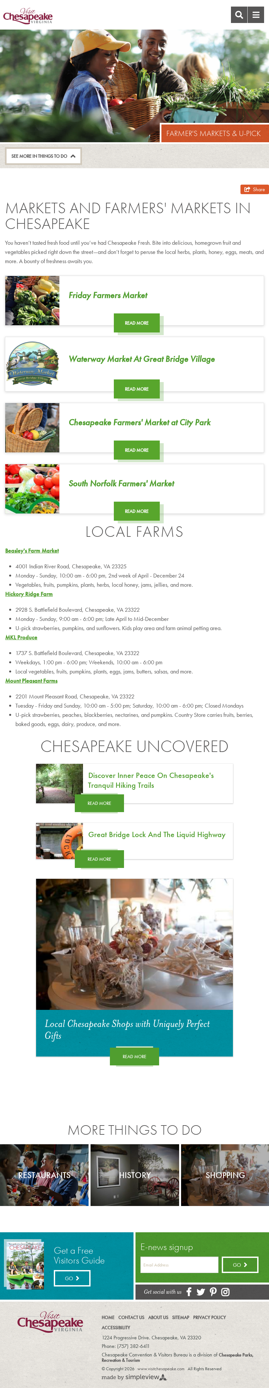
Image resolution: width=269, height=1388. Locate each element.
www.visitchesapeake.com (161, 1369)
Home (108, 1317)
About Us (158, 1317)
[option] (44, 1175)
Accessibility (116, 1328)
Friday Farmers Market (108, 295)
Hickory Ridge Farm (29, 594)
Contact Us (131, 1317)
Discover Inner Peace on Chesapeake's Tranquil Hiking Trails (151, 780)
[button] (256, 15)
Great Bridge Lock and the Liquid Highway (157, 834)
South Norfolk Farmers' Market (121, 483)
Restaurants (44, 1175)
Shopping (225, 1175)
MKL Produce (21, 637)
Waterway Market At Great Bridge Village (142, 358)
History (135, 1175)
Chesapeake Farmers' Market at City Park (139, 422)
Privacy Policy (209, 1317)
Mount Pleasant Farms (31, 680)
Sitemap (180, 1317)
